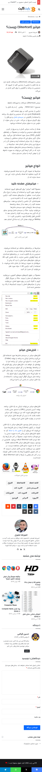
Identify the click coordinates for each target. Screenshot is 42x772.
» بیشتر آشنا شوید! (11, 545)
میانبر (24, 498)
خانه (37, 17)
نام (38, 697)
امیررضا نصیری (33, 32)
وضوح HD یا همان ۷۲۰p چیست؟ (32, 583)
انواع (9, 483)
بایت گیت (7, 538)
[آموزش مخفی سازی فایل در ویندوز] (31, 601)
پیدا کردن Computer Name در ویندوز (11, 610)
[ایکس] (30, 506)
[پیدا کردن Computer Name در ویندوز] (11, 599)
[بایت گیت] (27, 9)
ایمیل (38, 707)
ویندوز (14, 498)
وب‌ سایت (37, 717)
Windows (31, 17)
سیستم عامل (25, 22)
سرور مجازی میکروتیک (31, 744)
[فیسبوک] (35, 506)
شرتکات (34, 493)
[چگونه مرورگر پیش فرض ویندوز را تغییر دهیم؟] (11, 568)
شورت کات (22, 493)
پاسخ (27, 651)
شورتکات (9, 493)
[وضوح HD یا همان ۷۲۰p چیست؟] (31, 571)
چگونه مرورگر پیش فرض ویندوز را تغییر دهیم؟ (11, 577)
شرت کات (17, 488)
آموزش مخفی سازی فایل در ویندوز (31, 615)
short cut (33, 483)
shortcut (20, 483)
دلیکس (37, 541)
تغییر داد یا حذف (15, 430)
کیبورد (34, 498)
